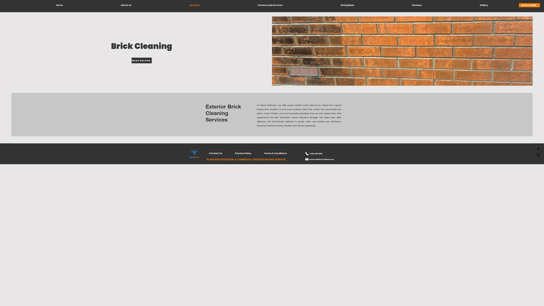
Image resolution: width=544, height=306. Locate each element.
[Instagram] (538, 155)
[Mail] (307, 159)
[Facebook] (538, 149)
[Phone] (307, 154)
